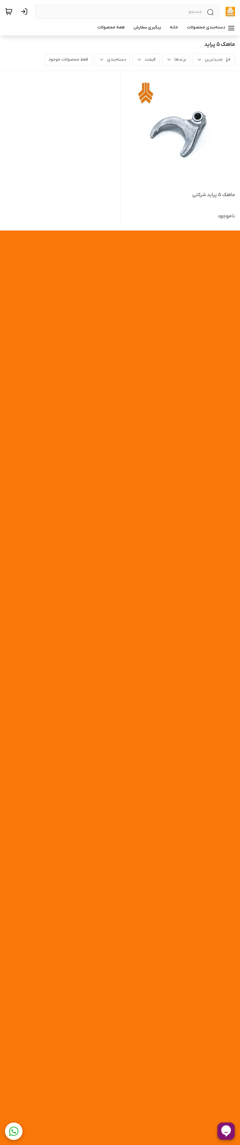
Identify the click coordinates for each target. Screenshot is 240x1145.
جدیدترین (214, 59)
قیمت (150, 59)
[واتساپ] (13, 1131)
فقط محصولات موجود (68, 59)
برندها (180, 59)
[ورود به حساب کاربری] (25, 11)
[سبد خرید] (8, 11)
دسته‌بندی (116, 59)
